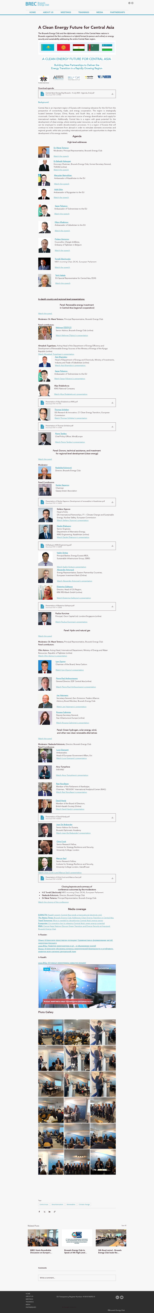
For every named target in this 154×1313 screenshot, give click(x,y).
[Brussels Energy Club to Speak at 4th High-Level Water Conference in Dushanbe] (77, 1238)
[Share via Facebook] (39, 1212)
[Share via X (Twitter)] (44, 1212)
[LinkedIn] (129, 3)
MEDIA (28, 1304)
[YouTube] (132, 3)
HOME (28, 1294)
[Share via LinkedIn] (49, 1212)
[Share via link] (55, 1212)
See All (124, 1225)
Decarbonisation (57, 1204)
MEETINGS (29, 1299)
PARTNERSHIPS (31, 1307)
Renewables (71, 1204)
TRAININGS (30, 1302)
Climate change (84, 1204)
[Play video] (77, 986)
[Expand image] (51, 1032)
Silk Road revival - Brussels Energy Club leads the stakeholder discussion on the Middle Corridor (110, 1251)
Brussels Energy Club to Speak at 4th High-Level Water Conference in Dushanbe (74, 1251)
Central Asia (44, 1204)
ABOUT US (29, 1296)
